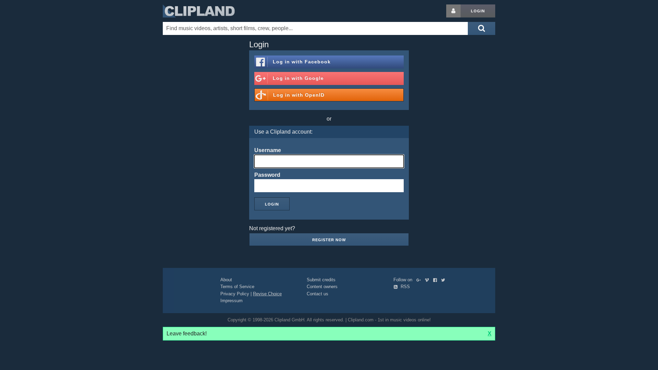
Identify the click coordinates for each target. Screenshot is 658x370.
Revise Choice (267, 293)
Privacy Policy (234, 293)
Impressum (231, 300)
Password (267, 175)
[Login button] (453, 10)
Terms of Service (237, 286)
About (226, 279)
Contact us (317, 293)
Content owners (322, 286)
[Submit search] (481, 28)
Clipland (199, 10)
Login (478, 11)
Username (267, 150)
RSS (404, 286)
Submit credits (321, 279)
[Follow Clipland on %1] (420, 279)
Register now (329, 240)
